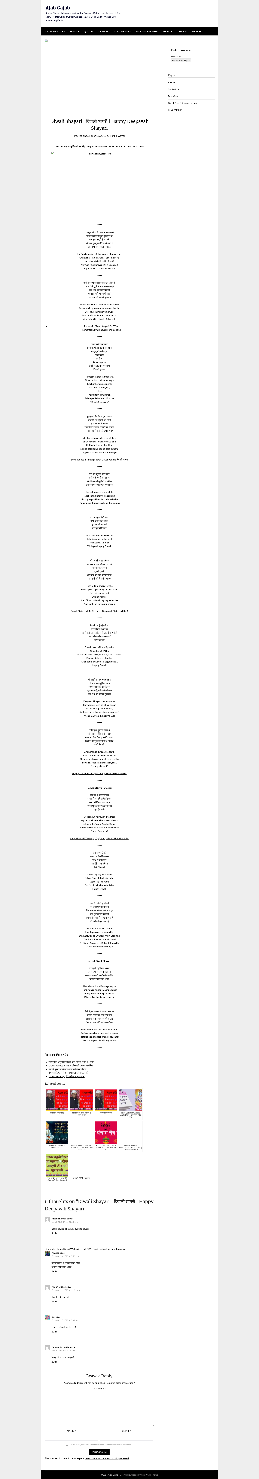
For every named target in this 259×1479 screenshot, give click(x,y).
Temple (182, 31)
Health (167, 31)
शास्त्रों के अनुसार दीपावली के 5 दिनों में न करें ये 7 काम (71, 1061)
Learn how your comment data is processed (107, 1458)
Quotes (89, 31)
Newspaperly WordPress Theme (142, 1474)
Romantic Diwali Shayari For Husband (101, 329)
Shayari (103, 31)
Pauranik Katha (55, 31)
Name (71, 1430)
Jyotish (74, 31)
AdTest (171, 82)
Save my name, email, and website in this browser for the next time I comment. (100, 1445)
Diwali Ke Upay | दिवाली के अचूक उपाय (67, 1076)
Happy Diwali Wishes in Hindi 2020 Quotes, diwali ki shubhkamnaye (90, 1248)
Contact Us (173, 89)
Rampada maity (60, 1346)
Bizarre (196, 31)
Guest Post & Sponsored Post (183, 103)
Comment (99, 1388)
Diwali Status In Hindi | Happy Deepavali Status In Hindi (99, 611)
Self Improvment (147, 31)
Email (126, 1430)
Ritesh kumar (59, 1218)
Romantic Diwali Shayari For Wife (101, 326)
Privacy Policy (175, 109)
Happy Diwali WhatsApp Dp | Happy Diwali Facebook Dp (99, 838)
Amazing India (122, 31)
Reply (54, 1233)
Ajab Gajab (58, 8)
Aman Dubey (59, 1286)
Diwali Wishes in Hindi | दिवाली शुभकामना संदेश (71, 1065)
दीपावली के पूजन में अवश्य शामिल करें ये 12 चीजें (68, 1072)
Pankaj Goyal (117, 135)
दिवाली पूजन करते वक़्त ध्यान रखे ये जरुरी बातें (67, 1069)
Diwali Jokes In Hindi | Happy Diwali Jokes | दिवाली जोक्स (99, 459)
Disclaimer (173, 96)
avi (53, 1316)
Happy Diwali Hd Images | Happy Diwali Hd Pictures (99, 773)
